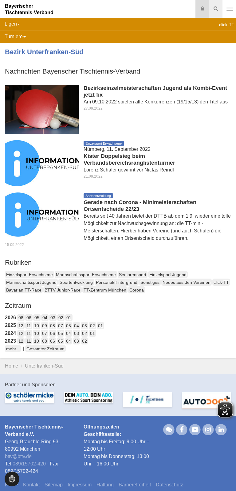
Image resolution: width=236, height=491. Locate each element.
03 (52, 317)
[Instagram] (208, 429)
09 (44, 325)
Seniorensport (132, 274)
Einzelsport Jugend (168, 274)
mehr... (13, 348)
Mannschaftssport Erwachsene (86, 274)
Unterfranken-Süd (44, 365)
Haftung (105, 484)
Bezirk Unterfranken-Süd (44, 52)
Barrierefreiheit (135, 484)
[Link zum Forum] (168, 429)
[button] (12, 478)
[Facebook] (182, 429)
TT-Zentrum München (105, 290)
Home (11, 365)
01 (68, 317)
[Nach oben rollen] (223, 473)
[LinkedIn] (221, 429)
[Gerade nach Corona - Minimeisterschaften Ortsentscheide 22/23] (42, 214)
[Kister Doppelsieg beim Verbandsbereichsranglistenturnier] (42, 162)
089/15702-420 (29, 463)
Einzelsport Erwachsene (29, 274)
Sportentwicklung (76, 282)
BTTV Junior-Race (63, 290)
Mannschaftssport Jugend (31, 282)
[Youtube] (195, 429)
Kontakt (31, 484)
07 (60, 325)
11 (28, 325)
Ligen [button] (11, 23)
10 (36, 325)
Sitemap (54, 484)
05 (36, 317)
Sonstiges (149, 282)
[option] (29, 401)
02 (60, 317)
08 (20, 317)
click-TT (221, 282)
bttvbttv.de (18, 456)
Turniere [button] (14, 36)
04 (44, 317)
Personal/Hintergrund (116, 282)
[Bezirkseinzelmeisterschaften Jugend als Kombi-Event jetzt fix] (42, 108)
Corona (136, 290)
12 (20, 325)
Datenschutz (169, 484)
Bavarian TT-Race (23, 290)
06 (28, 317)
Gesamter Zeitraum (45, 348)
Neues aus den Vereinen (186, 282)
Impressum (80, 484)
